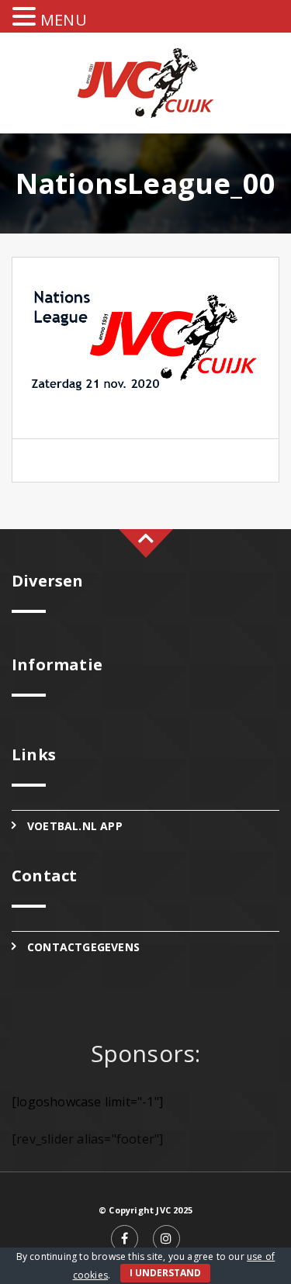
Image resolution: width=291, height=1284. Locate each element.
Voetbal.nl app (75, 826)
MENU (63, 19)
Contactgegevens (83, 947)
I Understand (165, 1272)
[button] (26, 17)
